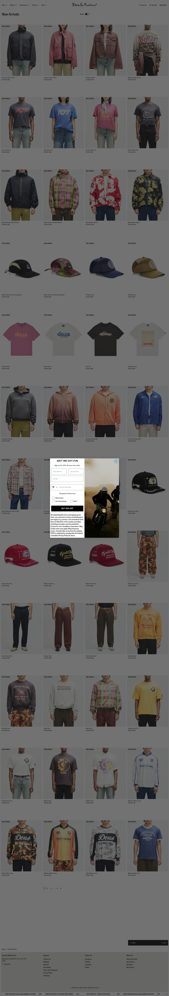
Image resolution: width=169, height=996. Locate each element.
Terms (72, 535)
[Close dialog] (116, 461)
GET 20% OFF (67, 508)
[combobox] (54, 487)
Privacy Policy (64, 535)
